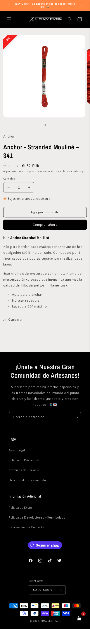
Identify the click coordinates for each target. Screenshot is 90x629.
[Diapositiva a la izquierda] (35, 125)
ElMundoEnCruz (50, 621)
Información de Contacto (26, 527)
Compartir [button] (15, 319)
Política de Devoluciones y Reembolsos (37, 517)
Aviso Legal (17, 450)
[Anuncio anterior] (8, 5)
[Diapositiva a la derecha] (54, 125)
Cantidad (9, 178)
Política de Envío (20, 508)
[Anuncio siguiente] (82, 5)
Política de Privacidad (24, 460)
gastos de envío (37, 171)
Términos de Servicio (24, 470)
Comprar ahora (45, 225)
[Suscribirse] (76, 417)
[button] (9, 19)
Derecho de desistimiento (27, 480)
